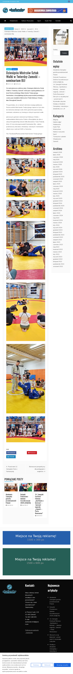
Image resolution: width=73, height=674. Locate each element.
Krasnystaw (57, 129)
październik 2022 (58, 264)
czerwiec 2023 (58, 244)
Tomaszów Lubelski (59, 136)
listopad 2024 (57, 203)
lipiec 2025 (56, 184)
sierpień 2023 (57, 240)
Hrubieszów (57, 124)
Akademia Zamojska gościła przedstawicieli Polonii (60, 72)
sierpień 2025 (57, 181)
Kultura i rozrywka (59, 132)
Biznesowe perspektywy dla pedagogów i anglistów (37, 469)
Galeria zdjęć (57, 122)
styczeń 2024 (57, 227)
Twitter (22, 453)
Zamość (14, 69)
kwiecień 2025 (58, 191)
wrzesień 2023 (58, 237)
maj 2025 (56, 189)
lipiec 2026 (56, 155)
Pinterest (32, 453)
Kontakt (58, 21)
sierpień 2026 (57, 152)
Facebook (69, 1)
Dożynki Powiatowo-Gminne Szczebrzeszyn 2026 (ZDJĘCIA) (60, 79)
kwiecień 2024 (58, 220)
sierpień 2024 (57, 210)
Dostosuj (36, 665)
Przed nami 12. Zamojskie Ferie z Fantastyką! (12, 469)
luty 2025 (56, 196)
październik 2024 (58, 206)
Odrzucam (47, 665)
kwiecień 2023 (58, 249)
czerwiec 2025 (58, 186)
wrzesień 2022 (58, 266)
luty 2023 (56, 254)
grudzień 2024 (57, 201)
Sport (39, 21)
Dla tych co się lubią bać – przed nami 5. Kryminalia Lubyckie (60, 99)
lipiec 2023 (56, 242)
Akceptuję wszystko (62, 665)
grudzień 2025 (57, 172)
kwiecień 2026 (58, 162)
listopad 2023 (57, 232)
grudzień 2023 (57, 230)
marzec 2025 (57, 193)
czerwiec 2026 (58, 157)
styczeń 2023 (57, 257)
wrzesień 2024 (58, 208)
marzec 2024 (57, 223)
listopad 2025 (57, 174)
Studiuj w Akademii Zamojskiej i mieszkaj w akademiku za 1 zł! (60, 106)
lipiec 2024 (56, 213)
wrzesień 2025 (58, 179)
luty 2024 (56, 225)
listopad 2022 (57, 261)
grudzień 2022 (57, 259)
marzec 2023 (57, 252)
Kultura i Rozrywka (27, 21)
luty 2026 (56, 167)
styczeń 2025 (57, 198)
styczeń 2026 (57, 169)
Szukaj (55, 49)
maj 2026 (56, 159)
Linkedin (11, 457)
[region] (36, 663)
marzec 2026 (57, 164)
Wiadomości (14, 21)
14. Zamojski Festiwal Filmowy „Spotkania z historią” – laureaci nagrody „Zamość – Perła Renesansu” (39, 503)
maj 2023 (56, 247)
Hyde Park (48, 21)
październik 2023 (58, 235)
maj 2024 (56, 218)
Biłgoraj (55, 119)
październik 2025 (58, 176)
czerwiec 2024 (58, 215)
